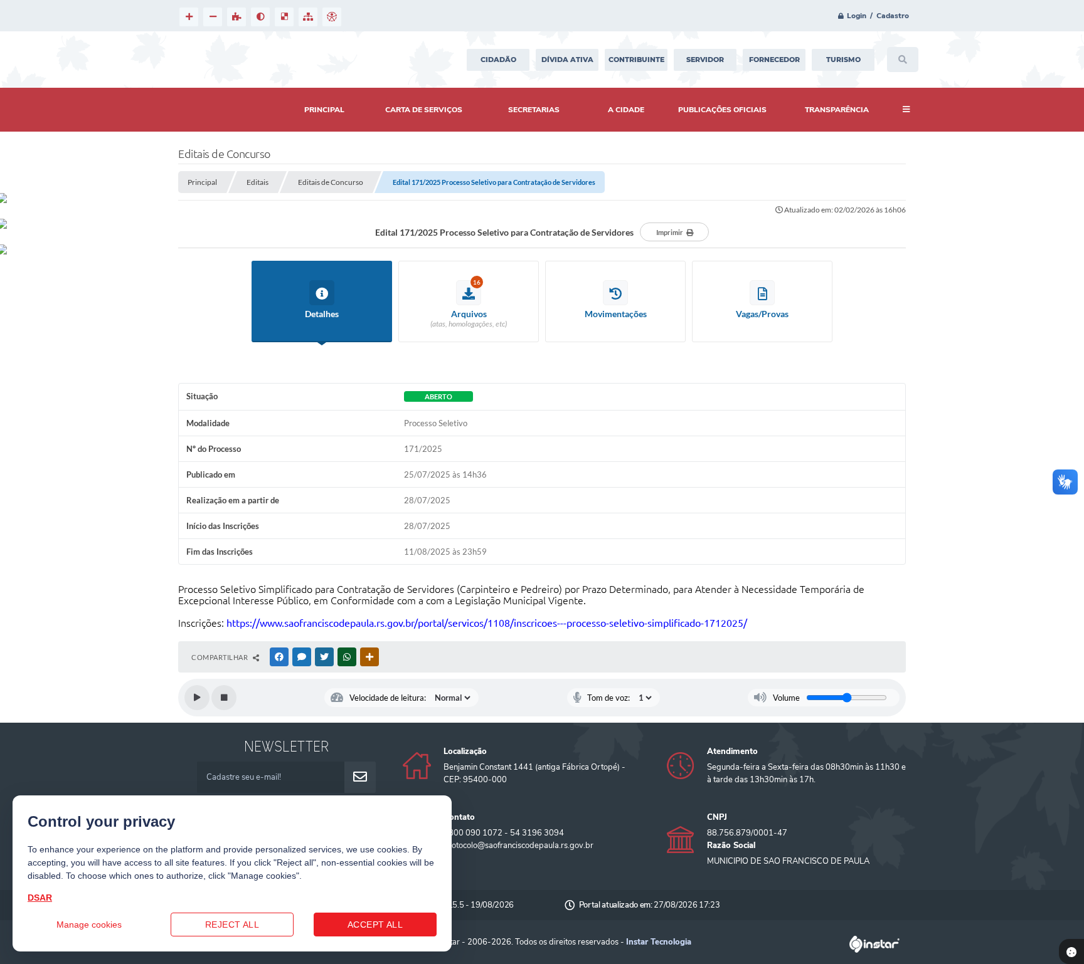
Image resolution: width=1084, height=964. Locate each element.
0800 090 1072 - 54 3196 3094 (504, 833)
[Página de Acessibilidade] (332, 17)
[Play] (197, 697)
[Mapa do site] (308, 17)
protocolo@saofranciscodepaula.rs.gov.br (518, 845)
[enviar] (360, 777)
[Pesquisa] (902, 59)
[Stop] (223, 697)
